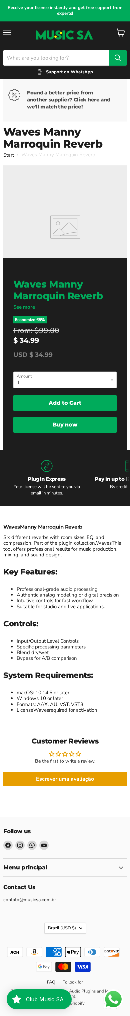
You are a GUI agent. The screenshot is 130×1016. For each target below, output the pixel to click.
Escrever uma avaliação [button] (65, 779)
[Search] (118, 58)
